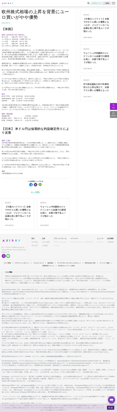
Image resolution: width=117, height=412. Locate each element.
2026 (66, 266)
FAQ (113, 108)
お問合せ (113, 114)
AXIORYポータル (96, 3)
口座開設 (106, 3)
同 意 (110, 408)
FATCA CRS (90, 263)
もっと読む (35, 192)
